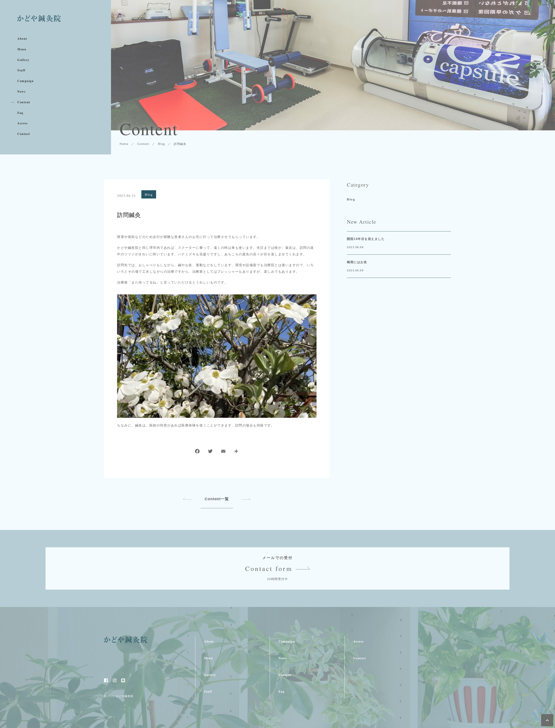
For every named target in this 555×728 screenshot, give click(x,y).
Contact (23, 134)
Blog (149, 194)
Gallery (23, 60)
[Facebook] (197, 452)
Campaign (25, 81)
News (21, 91)
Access (22, 123)
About (22, 39)
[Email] (223, 452)
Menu (21, 49)
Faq (20, 113)
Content (23, 102)
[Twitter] (210, 452)
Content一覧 (217, 499)
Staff (21, 70)
